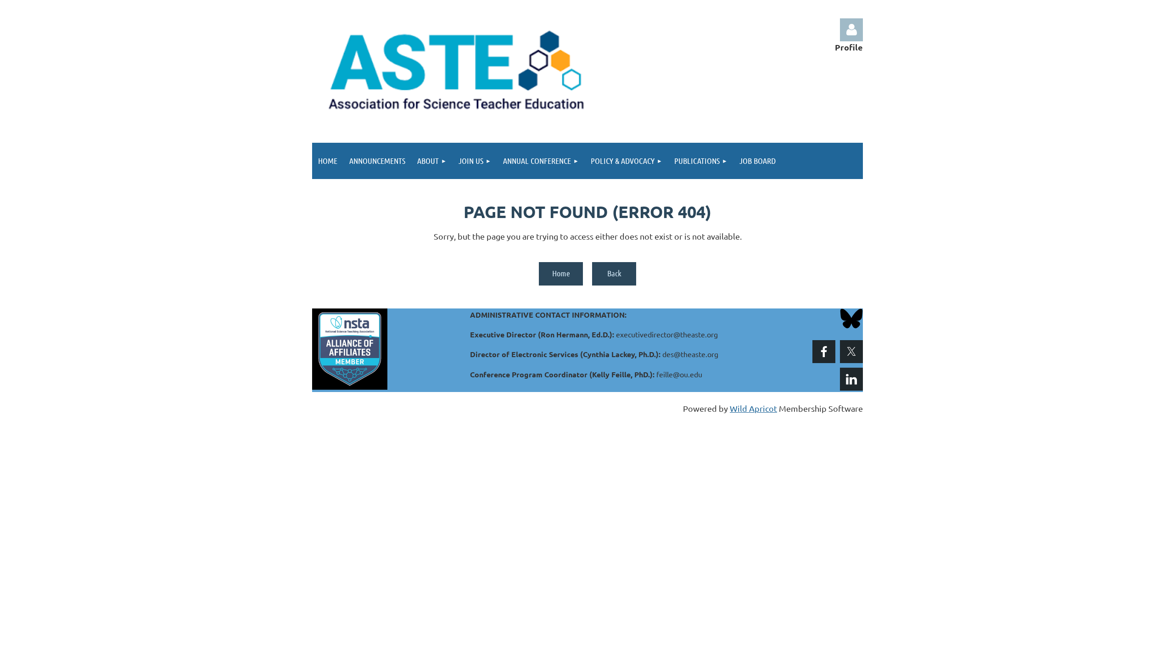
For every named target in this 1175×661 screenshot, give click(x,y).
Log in (851, 29)
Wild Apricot (753, 408)
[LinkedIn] (851, 379)
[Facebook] (823, 351)
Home (561, 273)
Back (614, 273)
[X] (851, 351)
